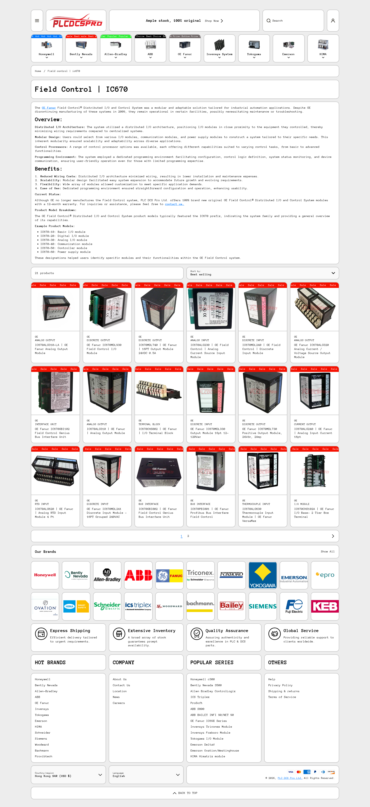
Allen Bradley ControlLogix (213, 691)
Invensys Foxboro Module (210, 732)
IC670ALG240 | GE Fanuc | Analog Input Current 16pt (313, 433)
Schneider (43, 732)
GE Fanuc (42, 702)
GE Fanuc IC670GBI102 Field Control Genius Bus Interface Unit (52, 433)
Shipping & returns (284, 691)
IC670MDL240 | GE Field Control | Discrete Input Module (261, 349)
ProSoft (197, 702)
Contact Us (121, 685)
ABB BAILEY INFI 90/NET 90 (212, 714)
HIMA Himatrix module (208, 756)
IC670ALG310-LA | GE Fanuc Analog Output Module (51, 349)
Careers (119, 702)
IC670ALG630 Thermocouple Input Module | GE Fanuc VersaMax (258, 514)
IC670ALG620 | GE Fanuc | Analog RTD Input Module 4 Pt (54, 513)
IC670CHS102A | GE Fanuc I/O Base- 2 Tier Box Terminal (314, 513)
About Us (120, 679)
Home (38, 71)
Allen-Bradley (46, 691)
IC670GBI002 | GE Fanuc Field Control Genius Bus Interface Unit (158, 513)
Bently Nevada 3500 (206, 685)
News (116, 697)
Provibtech (43, 756)
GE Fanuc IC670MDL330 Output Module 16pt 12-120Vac (210, 433)
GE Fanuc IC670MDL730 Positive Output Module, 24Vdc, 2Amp (262, 433)
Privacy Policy (280, 685)
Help (271, 679)
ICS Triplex (200, 697)
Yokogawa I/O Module (207, 738)
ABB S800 (197, 708)
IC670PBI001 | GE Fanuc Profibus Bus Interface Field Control (210, 513)
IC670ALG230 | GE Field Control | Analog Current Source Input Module (210, 350)
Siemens (41, 738)
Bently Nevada (46, 685)
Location (120, 691)
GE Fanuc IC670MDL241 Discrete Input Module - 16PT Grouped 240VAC (107, 513)
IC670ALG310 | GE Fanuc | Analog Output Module (106, 431)
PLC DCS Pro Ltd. (290, 778)
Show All (328, 551)
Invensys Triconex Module (211, 726)
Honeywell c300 (203, 679)
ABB (37, 697)
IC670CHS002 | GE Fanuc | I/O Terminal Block (158, 431)
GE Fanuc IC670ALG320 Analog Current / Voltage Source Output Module (312, 350)
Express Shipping (70, 630)
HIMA (38, 726)
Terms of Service (282, 697)
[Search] (266, 21)
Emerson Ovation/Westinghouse (215, 750)
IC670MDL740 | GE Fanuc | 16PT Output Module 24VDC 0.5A (158, 349)
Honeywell (43, 679)
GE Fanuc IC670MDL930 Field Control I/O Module (104, 349)
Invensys (42, 708)
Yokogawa (42, 714)
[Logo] (76, 21)
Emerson (41, 720)
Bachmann (42, 750)
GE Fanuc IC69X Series (209, 720)
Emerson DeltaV (203, 744)
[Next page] (332, 536)
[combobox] (293, 21)
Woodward (42, 744)
